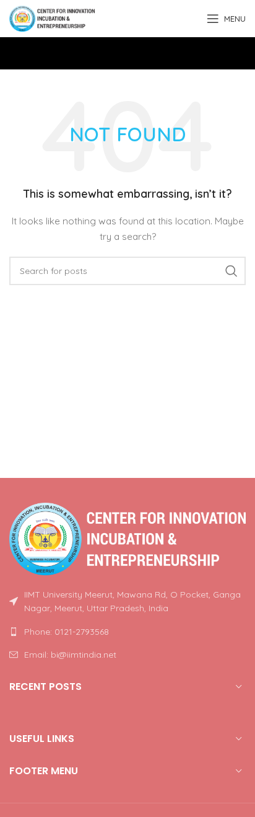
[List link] (127, 631)
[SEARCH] (231, 271)
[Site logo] (52, 18)
